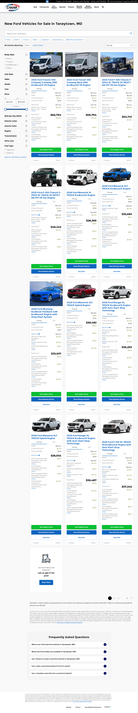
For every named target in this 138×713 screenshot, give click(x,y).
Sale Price (34, 215)
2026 (17, 40)
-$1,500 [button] (58, 342)
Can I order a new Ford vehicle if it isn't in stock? (69, 666)
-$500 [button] (59, 127)
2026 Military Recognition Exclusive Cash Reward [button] (39, 137)
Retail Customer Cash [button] (74, 215)
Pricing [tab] (39, 89)
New (35, 7)
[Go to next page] (131, 598)
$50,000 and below (75, 40)
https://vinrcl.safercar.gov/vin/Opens (69, 622)
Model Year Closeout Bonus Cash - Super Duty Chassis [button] (109, 109)
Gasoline (45, 40)
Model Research (88, 7)
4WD (36, 40)
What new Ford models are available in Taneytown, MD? (69, 651)
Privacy (78, 707)
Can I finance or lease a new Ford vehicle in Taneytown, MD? (69, 659)
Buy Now (81, 271)
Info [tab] (54, 89)
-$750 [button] (94, 223)
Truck (26, 40)
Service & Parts (79, 7)
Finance (71, 7)
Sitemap (68, 707)
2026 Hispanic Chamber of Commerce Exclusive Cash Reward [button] (39, 121)
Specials (62, 7)
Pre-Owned (54, 7)
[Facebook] (47, 1)
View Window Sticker (46, 155)
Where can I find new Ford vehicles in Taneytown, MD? (69, 644)
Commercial (44, 7)
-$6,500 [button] (129, 107)
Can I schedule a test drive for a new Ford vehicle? (69, 673)
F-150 (8, 40)
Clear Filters (38, 45)
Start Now (46, 582)
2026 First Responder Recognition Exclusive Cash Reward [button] (39, 129)
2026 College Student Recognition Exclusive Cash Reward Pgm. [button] (75, 226)
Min (6, 98)
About (96, 7)
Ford (27, 45)
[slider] (5, 109)
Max (17, 98)
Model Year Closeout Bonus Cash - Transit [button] (39, 108)
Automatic (58, 40)
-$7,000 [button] (58, 107)
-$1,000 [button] (58, 118)
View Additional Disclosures (93, 707)
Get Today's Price (46, 150)
